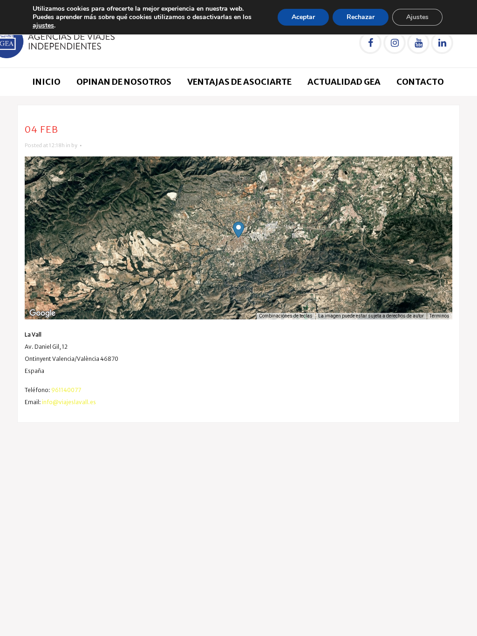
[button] (238, 230)
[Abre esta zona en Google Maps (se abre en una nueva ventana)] (42, 313)
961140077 (66, 389)
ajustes (43, 25)
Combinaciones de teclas (286, 315)
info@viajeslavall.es (69, 402)
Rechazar (361, 17)
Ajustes (417, 17)
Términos (439, 315)
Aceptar (303, 17)
